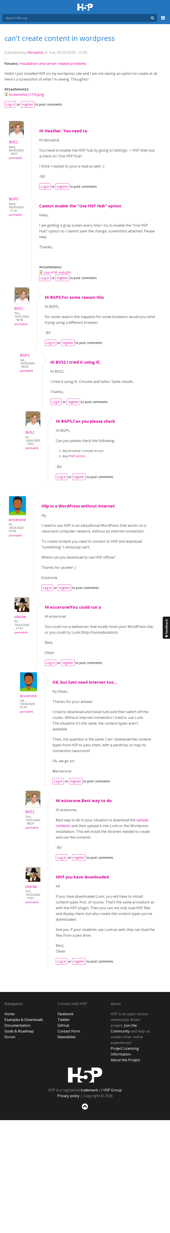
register (27, 104)
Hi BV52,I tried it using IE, (75, 362)
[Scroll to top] (85, 1110)
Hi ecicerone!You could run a (73, 607)
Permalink (15, 158)
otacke (20, 616)
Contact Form (69, 1031)
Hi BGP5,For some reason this (74, 297)
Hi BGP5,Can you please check (85, 421)
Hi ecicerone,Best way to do (84, 800)
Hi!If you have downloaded (82, 877)
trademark (89, 1090)
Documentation (17, 1025)
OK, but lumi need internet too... (84, 682)
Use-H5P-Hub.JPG (57, 272)
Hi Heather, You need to (63, 130)
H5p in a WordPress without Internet (78, 506)
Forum (9, 1036)
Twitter (64, 1019)
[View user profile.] (16, 136)
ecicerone (17, 519)
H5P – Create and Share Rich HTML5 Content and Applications (85, 7)
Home (9, 1013)
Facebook (65, 1013)
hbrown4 (34, 52)
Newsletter (67, 1036)
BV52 (13, 142)
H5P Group (112, 1090)
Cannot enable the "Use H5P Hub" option (80, 205)
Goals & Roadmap (19, 1031)
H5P (85, 1075)
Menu (163, 20)
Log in (10, 104)
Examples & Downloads (23, 1019)
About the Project (125, 1059)
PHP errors (77, 456)
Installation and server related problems (52, 63)
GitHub (63, 1025)
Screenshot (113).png (26, 94)
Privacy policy (68, 1095)
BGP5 (13, 198)
